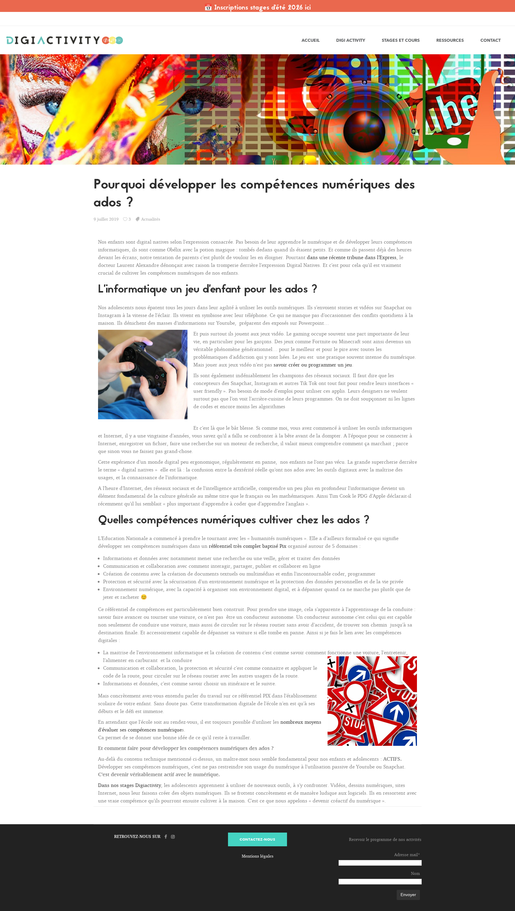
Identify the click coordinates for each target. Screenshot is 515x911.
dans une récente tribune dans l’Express (351, 257)
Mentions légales (257, 856)
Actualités (150, 219)
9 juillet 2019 (106, 219)
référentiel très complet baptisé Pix (247, 546)
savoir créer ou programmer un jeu (313, 364)
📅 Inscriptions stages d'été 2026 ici (257, 8)
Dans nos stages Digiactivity (129, 785)
